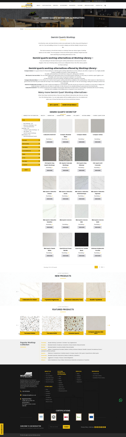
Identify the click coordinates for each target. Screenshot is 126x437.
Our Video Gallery (97, 375)
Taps (60, 376)
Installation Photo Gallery (99, 377)
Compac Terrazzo (58, 357)
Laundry (79, 377)
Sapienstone (73, 342)
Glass (62, 360)
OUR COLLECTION (46, 5)
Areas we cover (89, 5)
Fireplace (79, 380)
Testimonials (96, 373)
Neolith (85, 349)
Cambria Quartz (65, 353)
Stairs (78, 373)
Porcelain (44, 349)
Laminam (59, 342)
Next (102, 267)
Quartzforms (89, 353)
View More (29, 297)
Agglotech (50, 357)
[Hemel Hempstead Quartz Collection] (22, 136)
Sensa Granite (72, 345)
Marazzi (80, 349)
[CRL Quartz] (72, 115)
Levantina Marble (61, 347)
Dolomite (74, 360)
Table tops (61, 386)
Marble (43, 347)
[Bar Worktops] (22, 123)
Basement (79, 382)
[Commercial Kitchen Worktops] (22, 126)
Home (21, 29)
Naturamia (61, 355)
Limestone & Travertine (83, 360)
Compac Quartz (74, 353)
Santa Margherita (68, 357)
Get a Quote (54, 105)
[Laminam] (65, 115)
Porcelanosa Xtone (96, 349)
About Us (48, 373)
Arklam (50, 349)
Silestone (50, 353)
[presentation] (17, 292)
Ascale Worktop (52, 342)
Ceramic (43, 342)
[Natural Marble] (80, 115)
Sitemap (91, 427)
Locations (48, 393)
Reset (26, 170)
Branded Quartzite (52, 355)
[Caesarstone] (55, 115)
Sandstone (54, 360)
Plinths (60, 380)
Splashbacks (62, 389)
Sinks (60, 378)
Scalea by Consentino (62, 345)
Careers (48, 391)
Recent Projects (49, 380)
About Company (50, 382)
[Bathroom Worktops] (22, 125)
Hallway (79, 375)
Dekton (66, 349)
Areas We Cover (50, 377)
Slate (49, 360)
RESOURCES (72, 5)
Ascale (89, 349)
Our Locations (49, 375)
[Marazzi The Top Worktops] (22, 115)
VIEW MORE (49, 142)
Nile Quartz (96, 353)
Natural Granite (81, 345)
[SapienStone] (46, 115)
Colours (80, 5)
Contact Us (99, 5)
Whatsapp (87, 1)
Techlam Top (66, 342)
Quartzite (44, 355)
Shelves (60, 382)
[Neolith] (39, 115)
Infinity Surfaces (73, 349)
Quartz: (43, 353)
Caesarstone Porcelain (58, 349)
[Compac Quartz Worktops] (91, 115)
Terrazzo (43, 357)
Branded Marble (52, 347)
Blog (70, 1)
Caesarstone (57, 353)
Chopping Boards (63, 391)
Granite (43, 345)
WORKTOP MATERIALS (69, 105)
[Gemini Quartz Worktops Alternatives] (22, 133)
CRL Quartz (82, 353)
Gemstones (68, 360)
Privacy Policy (84, 427)
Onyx (59, 360)
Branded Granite (52, 345)
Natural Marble (70, 347)
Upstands (61, 384)
